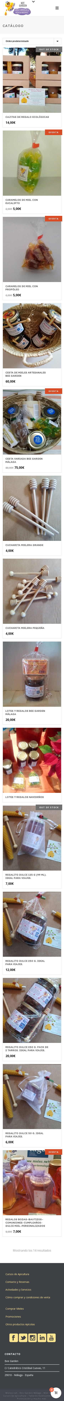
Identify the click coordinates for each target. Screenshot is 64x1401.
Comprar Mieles (15, 1308)
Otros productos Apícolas (20, 1324)
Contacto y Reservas (17, 1282)
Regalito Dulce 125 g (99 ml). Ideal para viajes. (26, 876)
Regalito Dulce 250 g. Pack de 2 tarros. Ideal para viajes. (27, 1049)
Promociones (13, 1316)
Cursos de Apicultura (17, 1274)
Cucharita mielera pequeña (25, 628)
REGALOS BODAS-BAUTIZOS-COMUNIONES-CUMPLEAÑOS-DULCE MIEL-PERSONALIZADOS (25, 1222)
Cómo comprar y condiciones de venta (28, 1297)
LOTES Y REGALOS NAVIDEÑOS (25, 797)
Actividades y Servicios (18, 1289)
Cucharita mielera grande (24, 545)
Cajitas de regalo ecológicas (27, 117)
